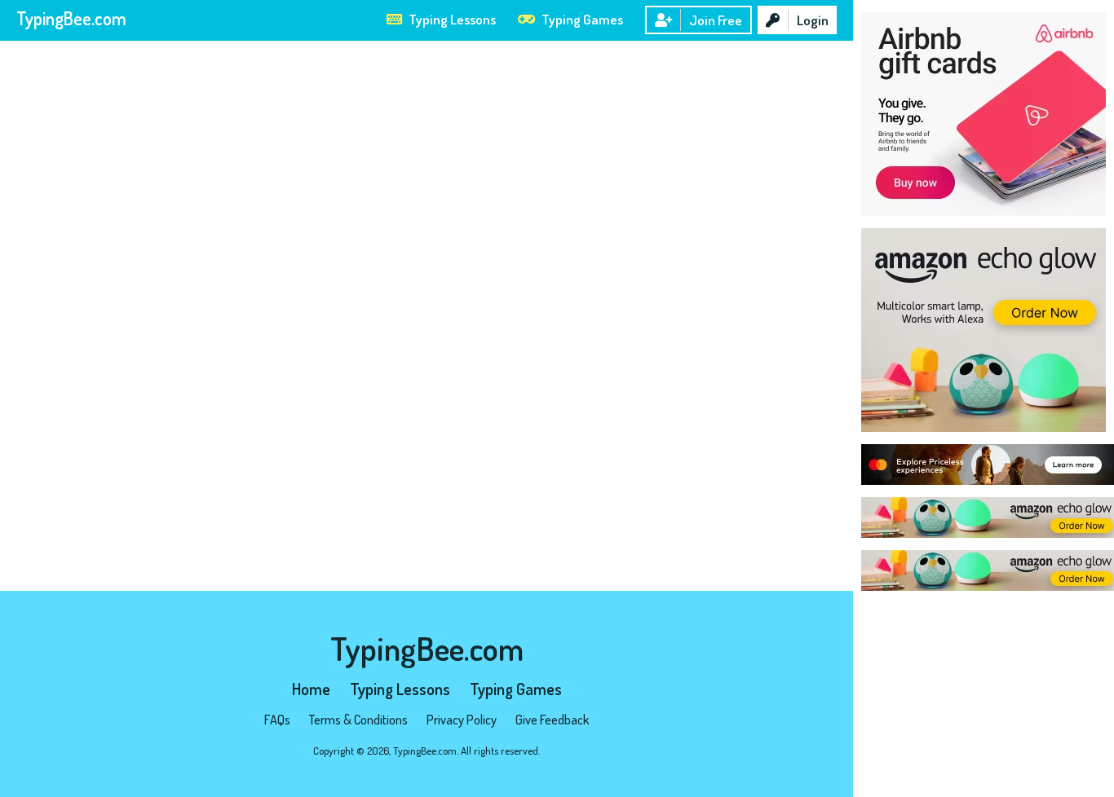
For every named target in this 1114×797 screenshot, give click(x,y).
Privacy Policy (462, 719)
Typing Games (581, 19)
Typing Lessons (451, 19)
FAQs (277, 719)
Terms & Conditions (358, 719)
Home (311, 688)
